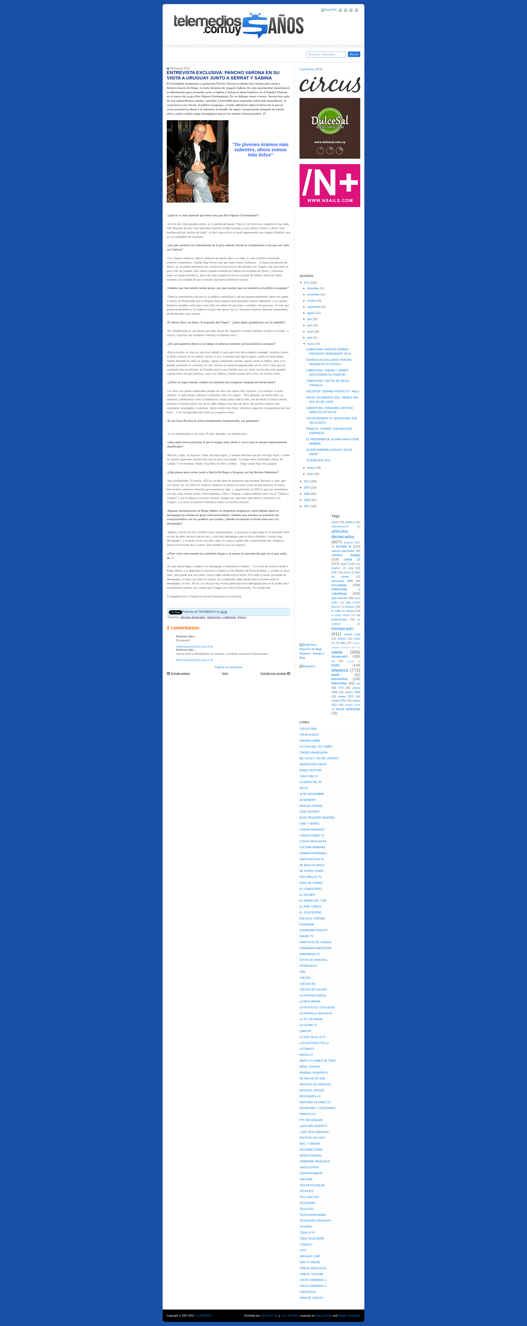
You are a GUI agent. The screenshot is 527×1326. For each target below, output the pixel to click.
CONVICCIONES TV (312, 835)
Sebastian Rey (269, 1315)
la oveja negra (340, 615)
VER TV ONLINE (310, 1262)
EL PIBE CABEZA (311, 906)
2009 (307, 493)
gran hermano (339, 598)
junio (310, 325)
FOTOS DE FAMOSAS (313, 959)
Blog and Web (323, 1315)
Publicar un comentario (228, 667)
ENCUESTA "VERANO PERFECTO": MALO (332, 391)
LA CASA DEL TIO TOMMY (316, 746)
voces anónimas (348, 709)
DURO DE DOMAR (311, 882)
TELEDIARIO (308, 1203)
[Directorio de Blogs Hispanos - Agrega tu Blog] (314, 657)
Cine (247, 55)
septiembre (314, 306)
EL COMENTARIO (311, 888)
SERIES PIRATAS (311, 1155)
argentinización (340, 526)
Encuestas (265, 55)
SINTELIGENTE (309, 1167)
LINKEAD (305, 1031)
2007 (307, 506)
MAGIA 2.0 (306, 1054)
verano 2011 (338, 700)
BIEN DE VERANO (311, 805)
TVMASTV (306, 1244)
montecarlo (342, 628)
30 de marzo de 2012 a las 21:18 (194, 660)
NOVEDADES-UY (310, 1096)
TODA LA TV (307, 1232)
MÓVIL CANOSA (310, 1066)
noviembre (313, 294)
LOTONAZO (307, 1048)
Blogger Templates (349, 1315)
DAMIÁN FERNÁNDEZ (313, 853)
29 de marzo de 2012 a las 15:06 (194, 646)
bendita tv (343, 546)
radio (343, 642)
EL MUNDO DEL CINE (313, 900)
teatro (335, 665)
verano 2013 (352, 705)
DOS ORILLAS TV (311, 877)
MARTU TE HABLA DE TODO (318, 1060)
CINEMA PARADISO (312, 829)
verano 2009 (352, 692)
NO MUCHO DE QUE (312, 1078)
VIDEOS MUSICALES (313, 1268)
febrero (311, 467)
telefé (335, 675)
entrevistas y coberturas (221, 617)
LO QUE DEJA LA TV (312, 1037)
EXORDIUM (307, 924)
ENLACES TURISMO (312, 918)
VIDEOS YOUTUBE (312, 1274)
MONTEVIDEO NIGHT (313, 764)
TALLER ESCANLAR (312, 1185)
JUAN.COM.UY (309, 776)
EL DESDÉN (307, 894)
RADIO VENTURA (311, 770)
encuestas (338, 585)
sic (333, 661)
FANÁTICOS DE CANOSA (315, 942)
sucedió (350, 661)
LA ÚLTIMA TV (308, 1025)
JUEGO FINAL (308, 728)
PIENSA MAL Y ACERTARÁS (317, 1108)
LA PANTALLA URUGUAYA (316, 1013)
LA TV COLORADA (311, 1019)
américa (349, 522)
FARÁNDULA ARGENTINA (315, 948)
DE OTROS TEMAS (312, 871)
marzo (311, 343)
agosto (311, 313)
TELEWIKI (306, 1226)
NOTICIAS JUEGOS (312, 1090)
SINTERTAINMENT (311, 1173)
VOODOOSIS (308, 1291)
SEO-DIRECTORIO (311, 1149)
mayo (311, 331)
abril (310, 337)
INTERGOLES (308, 965)
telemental (339, 683)
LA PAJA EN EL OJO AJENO (317, 1007)
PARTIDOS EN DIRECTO (315, 1102)
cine (350, 568)
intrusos (349, 606)
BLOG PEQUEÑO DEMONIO (317, 817)
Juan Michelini (289, 1315)
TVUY (303, 1250)
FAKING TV (307, 936)
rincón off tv (351, 647)
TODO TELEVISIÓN (312, 1238)
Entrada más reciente (273, 673)
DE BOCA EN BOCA (312, 865)
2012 (307, 282)
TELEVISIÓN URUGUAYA (315, 1220)
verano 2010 (346, 696)
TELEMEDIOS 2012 (318, 460)
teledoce (339, 670)
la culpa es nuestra (343, 610)
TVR (340, 687)
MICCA (304, 788)
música (242, 617)
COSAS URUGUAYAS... (314, 841)
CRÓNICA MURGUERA (314, 752)
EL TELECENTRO (311, 912)
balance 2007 (352, 542)
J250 (302, 971)
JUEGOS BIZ (308, 983)
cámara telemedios (342, 550)
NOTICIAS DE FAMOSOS (315, 1084)
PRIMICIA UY (308, 1114)
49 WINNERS (308, 800)
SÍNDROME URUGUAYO (315, 1161)
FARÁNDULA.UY (310, 954)
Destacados (183, 55)
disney (347, 572)
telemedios (339, 679)
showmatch (339, 656)
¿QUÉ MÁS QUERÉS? (313, 1126)
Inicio (225, 673)
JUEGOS (305, 977)
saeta (336, 652)
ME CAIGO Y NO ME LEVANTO (319, 758)
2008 (307, 500)
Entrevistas (220, 55)
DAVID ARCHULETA (312, 859)
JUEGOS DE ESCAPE (313, 989)
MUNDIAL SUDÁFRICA (314, 1072)
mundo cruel (352, 634)
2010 (307, 487)
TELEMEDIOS (203, 1315)
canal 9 (344, 563)
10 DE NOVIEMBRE (312, 794)
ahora (334, 522)
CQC (334, 572)
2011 (307, 481)
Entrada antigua (180, 673)
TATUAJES (306, 1191)
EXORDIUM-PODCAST (314, 930)
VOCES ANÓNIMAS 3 (313, 1286)
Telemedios (290, 55)
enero (311, 473)
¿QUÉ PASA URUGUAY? (315, 1132)
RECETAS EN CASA (312, 1137)
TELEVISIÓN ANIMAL (313, 1214)
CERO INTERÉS (310, 811)
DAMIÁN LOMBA (310, 740)
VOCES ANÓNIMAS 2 (313, 1280)
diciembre (313, 288)
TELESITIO (307, 1209)
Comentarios (307, 69)
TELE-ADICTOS (309, 1197)
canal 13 (352, 559)
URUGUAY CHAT (310, 1256)
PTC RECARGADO (311, 1120)
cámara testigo (345, 555)
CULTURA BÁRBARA (312, 847)
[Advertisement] (330, 238)
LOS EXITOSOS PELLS (314, 1043)
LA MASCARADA (310, 1001)
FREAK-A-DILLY (309, 734)
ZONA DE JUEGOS (311, 1297)
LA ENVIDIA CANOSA (313, 995)
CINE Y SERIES (309, 823)
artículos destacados (193, 617)
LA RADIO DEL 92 (311, 782)
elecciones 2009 (342, 581)
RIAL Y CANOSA (310, 1143)
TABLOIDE (306, 1179)
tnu (358, 683)
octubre (312, 300)
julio (310, 319)
